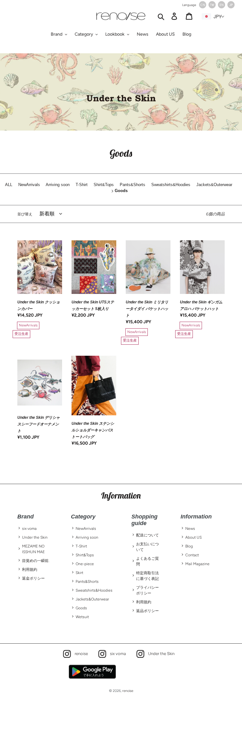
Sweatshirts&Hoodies (94, 590)
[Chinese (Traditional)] (212, 7)
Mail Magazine (197, 564)
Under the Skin (35, 537)
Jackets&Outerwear (92, 599)
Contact (192, 555)
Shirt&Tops (85, 555)
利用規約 (29, 569)
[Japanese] (231, 7)
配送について (147, 535)
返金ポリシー (33, 578)
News (190, 528)
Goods (81, 608)
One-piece (85, 564)
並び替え (24, 214)
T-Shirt (81, 546)
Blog (189, 546)
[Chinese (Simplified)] (202, 7)
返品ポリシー (147, 611)
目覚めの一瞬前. (35, 561)
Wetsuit (82, 617)
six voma (29, 528)
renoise (80, 653)
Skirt (79, 572)
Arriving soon (87, 537)
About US (193, 537)
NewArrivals (86, 528)
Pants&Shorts (87, 581)
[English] (221, 7)
